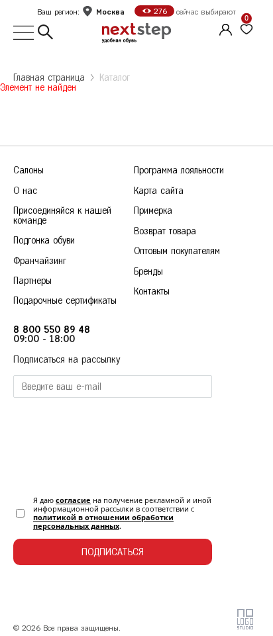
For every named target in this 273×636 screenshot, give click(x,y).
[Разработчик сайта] (245, 626)
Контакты (152, 291)
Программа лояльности (179, 170)
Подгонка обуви (44, 241)
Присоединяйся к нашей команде (62, 215)
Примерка (153, 211)
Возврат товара (165, 231)
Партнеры (32, 281)
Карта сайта (159, 191)
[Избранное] (246, 29)
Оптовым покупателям (177, 251)
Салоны (28, 170)
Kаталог (114, 78)
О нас (25, 191)
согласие (73, 500)
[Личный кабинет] (224, 27)
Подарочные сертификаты (65, 301)
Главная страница (49, 78)
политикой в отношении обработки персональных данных (103, 521)
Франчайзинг (39, 261)
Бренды (148, 272)
